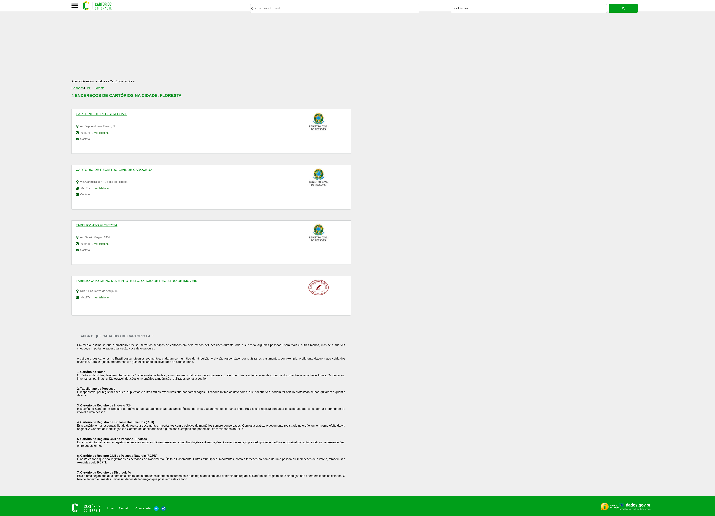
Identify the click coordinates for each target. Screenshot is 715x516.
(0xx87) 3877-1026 (91, 297)
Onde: (455, 8)
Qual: (254, 8)
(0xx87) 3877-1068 (91, 132)
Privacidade (143, 508)
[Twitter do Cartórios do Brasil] (156, 508)
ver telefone (101, 132)
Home (110, 508)
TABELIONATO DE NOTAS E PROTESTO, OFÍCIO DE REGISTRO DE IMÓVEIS (136, 281)
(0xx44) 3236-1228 (91, 243)
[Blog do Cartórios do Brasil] (162, 508)
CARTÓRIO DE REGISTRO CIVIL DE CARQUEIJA (114, 170)
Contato (85, 138)
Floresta (463, 8)
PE (89, 88)
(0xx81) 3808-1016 (91, 188)
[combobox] (529, 8)
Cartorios (78, 88)
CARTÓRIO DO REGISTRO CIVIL (101, 114)
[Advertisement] (183, 51)
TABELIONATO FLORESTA (96, 225)
